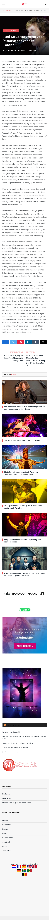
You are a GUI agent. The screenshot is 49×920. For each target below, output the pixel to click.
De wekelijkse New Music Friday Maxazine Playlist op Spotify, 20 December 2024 (35, 360)
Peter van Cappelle (13, 50)
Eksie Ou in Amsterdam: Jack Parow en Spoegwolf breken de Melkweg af (21, 473)
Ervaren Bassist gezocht (11, 732)
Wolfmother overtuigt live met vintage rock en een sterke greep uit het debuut (24, 408)
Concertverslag (11, 31)
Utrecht (5, 846)
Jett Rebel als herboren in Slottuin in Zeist (22, 440)
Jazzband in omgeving (10, 752)
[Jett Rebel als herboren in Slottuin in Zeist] (24, 425)
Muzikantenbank (13, 725)
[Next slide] (45, 594)
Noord (4, 833)
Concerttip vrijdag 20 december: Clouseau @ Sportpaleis (13, 358)
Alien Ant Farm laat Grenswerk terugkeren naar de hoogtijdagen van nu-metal (25, 574)
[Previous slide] (4, 594)
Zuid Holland (7, 851)
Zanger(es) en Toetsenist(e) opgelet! (15, 747)
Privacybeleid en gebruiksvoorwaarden (16, 803)
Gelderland (6, 824)
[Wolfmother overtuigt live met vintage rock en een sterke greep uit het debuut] (24, 392)
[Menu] (3, 4)
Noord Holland (7, 838)
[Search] (45, 4)
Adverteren (6, 798)
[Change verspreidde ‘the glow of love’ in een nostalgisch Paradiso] (24, 491)
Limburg (5, 829)
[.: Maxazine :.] (24, 4)
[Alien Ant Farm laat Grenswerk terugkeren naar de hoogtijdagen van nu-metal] (24, 558)
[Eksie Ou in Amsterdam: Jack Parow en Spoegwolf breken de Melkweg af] (24, 457)
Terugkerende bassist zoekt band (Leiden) (17, 743)
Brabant (5, 820)
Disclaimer (6, 794)
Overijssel (6, 842)
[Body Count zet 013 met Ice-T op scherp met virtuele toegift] (24, 524)
